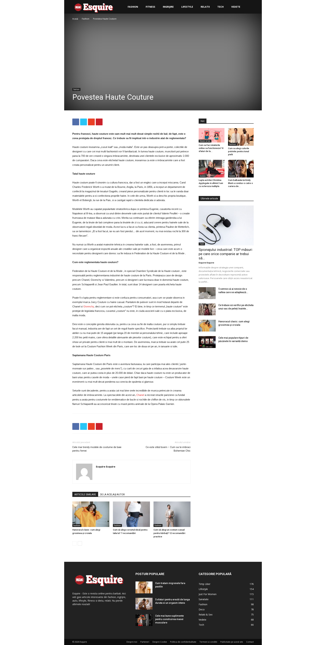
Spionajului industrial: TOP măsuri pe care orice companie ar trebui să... (225, 254)
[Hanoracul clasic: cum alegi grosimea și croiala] (90, 514)
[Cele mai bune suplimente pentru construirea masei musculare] (143, 620)
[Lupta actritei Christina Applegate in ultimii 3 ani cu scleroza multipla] (211, 168)
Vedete (235, 6)
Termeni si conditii (208, 641)
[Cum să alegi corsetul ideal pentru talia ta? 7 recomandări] (131, 514)
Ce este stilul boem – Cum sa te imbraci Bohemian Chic (168, 449)
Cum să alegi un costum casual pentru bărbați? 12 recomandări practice (169, 533)
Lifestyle (187, 6)
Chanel (140, 394)
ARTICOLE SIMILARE (85, 494)
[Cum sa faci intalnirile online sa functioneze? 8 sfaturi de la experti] (211, 135)
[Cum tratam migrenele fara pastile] (143, 587)
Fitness (150, 6)
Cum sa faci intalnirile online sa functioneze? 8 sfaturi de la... (211, 148)
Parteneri (144, 641)
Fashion (133, 6)
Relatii (205, 6)
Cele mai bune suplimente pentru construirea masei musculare (169, 619)
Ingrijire (168, 6)
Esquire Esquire (105, 466)
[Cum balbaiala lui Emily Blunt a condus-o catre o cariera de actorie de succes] (241, 168)
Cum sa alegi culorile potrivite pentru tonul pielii (238, 151)
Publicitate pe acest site (231, 641)
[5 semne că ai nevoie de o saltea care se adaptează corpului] (207, 293)
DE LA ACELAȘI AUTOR (112, 494)
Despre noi (131, 641)
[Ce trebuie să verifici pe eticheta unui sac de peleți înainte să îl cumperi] (207, 309)
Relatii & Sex (205, 141)
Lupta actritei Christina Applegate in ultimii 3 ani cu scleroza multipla (211, 183)
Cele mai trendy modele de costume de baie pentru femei (96, 449)
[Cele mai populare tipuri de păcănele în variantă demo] (207, 342)
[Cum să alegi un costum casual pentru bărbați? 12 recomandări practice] (172, 514)
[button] (250, 7)
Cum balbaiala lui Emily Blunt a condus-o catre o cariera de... (240, 183)
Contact (250, 641)
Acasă (75, 18)
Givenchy (88, 306)
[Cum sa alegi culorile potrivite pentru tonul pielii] (241, 137)
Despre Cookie (159, 641)
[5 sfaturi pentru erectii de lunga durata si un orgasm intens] (143, 604)
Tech (220, 6)
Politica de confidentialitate (183, 641)
